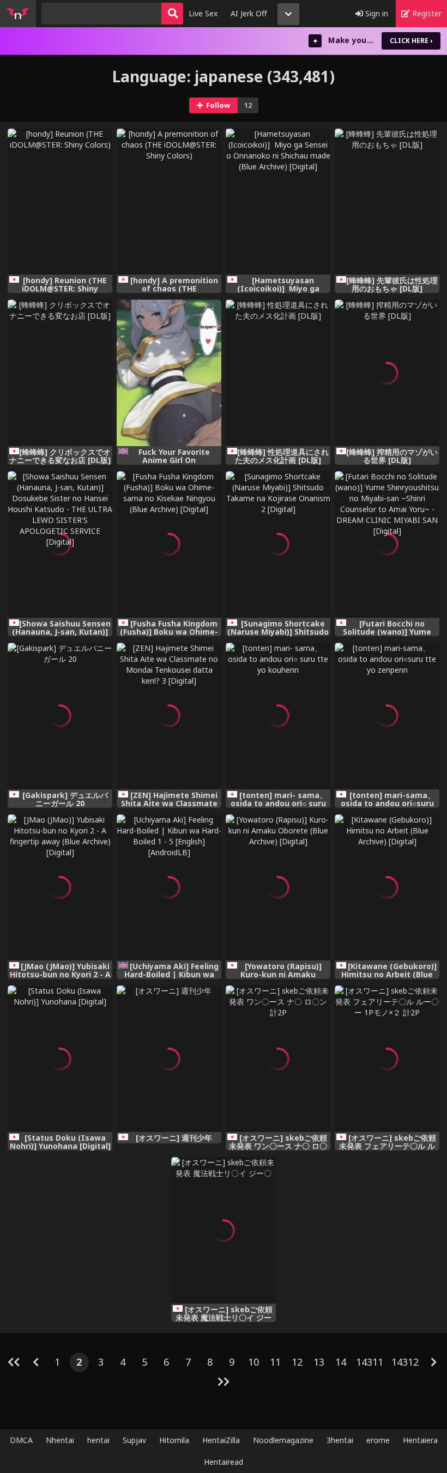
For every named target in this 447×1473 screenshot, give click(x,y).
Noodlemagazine (283, 1440)
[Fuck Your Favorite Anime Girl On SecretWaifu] (169, 373)
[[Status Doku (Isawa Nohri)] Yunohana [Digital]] (60, 1058)
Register (426, 13)
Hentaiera (420, 1440)
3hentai (340, 1440)
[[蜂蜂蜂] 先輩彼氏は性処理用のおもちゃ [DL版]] (387, 202)
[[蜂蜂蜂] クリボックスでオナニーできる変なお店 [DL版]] (60, 373)
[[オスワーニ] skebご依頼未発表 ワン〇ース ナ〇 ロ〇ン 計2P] (278, 1058)
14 (340, 1361)
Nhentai (60, 1440)
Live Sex (203, 13)
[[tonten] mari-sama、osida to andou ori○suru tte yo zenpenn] (387, 716)
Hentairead (223, 1462)
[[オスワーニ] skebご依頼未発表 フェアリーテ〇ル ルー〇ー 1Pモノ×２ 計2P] (387, 1058)
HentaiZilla (221, 1440)
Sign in (375, 13)
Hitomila (174, 1440)
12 (297, 1361)
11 (275, 1361)
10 (253, 1361)
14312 (405, 1361)
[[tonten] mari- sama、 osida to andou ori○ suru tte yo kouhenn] (278, 716)
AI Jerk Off (249, 13)
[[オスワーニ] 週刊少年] (169, 1058)
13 (318, 1361)
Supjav (134, 1440)
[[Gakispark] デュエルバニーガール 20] (60, 716)
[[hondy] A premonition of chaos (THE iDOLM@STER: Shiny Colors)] (169, 202)
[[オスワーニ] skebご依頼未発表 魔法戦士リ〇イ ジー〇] (223, 1230)
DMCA (21, 1440)
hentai (98, 1440)
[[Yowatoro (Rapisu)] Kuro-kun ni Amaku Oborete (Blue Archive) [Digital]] (278, 887)
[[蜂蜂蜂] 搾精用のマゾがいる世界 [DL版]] (387, 373)
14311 (369, 1361)
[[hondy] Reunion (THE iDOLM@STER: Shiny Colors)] (60, 202)
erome (378, 1440)
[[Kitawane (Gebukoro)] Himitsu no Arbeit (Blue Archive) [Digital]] (387, 887)
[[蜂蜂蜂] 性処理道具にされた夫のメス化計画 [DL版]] (278, 373)
